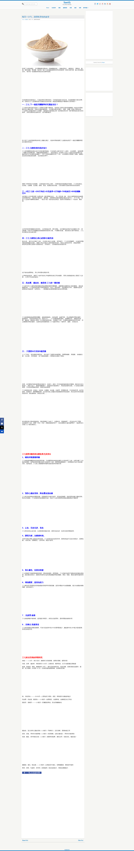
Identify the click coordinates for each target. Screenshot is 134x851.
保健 (59, 7)
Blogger (103, 62)
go (100, 4)
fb (95, 4)
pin (102, 4)
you (110, 4)
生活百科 (54, 7)
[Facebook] (2, 420)
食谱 (80, 7)
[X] (2, 427)
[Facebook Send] (2, 424)
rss (107, 4)
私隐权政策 (67, 849)
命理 (71, 7)
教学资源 (85, 7)
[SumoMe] (2, 431)
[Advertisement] (50, 24)
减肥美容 (65, 7)
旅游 (75, 7)
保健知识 (26, 19)
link (105, 4)
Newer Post (25, 840)
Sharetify (67, 2)
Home (47, 7)
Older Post (80, 840)
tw (97, 4)
